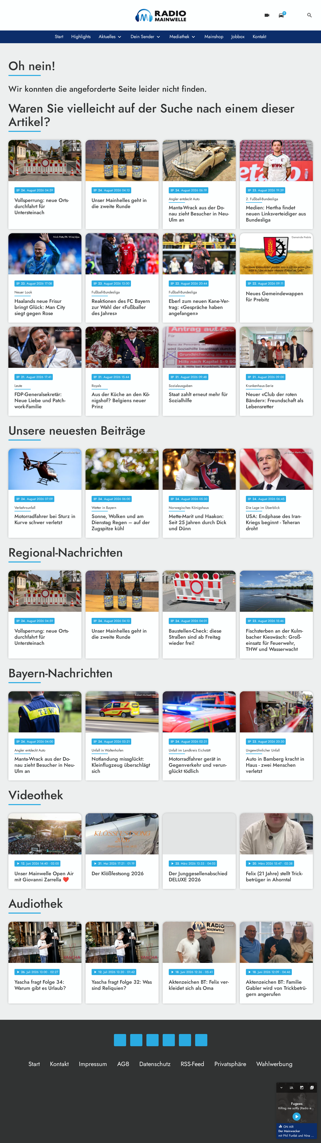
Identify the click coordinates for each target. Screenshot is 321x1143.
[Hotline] (64, 15)
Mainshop (214, 36)
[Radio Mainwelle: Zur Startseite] (160, 15)
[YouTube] (44, 15)
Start (59, 36)
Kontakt (259, 36)
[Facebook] (24, 15)
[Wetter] (295, 15)
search (310, 15)
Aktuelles (107, 36)
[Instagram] (34, 15)
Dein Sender (142, 36)
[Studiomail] (54, 15)
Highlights (81, 36)
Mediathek (179, 36)
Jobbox (238, 36)
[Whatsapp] (13, 15)
